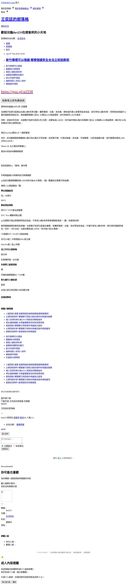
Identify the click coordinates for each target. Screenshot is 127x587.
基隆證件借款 (12, 84)
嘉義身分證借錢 (13, 69)
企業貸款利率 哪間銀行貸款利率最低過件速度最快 (28, 329)
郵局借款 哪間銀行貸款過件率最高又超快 (24, 326)
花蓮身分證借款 (13, 357)
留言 (22, 418)
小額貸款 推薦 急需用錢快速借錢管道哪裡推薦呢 (27, 314)
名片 (8, 49)
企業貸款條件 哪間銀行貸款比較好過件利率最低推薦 (29, 317)
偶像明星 (20, 425)
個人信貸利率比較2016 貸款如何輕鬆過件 (24, 320)
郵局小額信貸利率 (14, 72)
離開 (14, 582)
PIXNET (45, 552)
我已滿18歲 (6, 582)
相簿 (8, 43)
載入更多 (5, 434)
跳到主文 (5, 26)
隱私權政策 (77, 552)
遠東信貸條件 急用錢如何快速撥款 (21, 332)
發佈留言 (5, 449)
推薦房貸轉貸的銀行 (15, 75)
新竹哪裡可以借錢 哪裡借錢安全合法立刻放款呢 (37, 60)
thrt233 (4, 404)
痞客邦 (16, 418)
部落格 (9, 46)
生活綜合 (21, 38)
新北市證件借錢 (13, 78)
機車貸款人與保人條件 (16, 81)
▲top (3, 429)
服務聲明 (87, 552)
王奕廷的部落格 (15, 19)
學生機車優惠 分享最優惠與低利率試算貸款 (25, 323)
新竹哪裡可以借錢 (14, 66)
